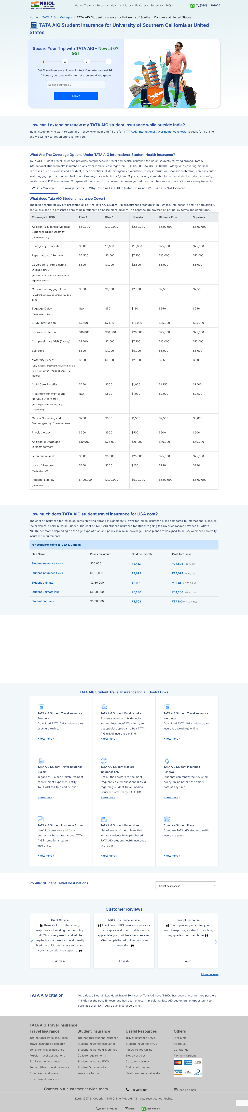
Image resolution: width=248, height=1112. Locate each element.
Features (140, 5)
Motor (127, 5)
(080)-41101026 (106, 1109)
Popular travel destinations (47, 1055)
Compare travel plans (44, 1073)
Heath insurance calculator (143, 1073)
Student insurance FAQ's (93, 1061)
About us (180, 1043)
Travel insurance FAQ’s (140, 1037)
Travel (88, 5)
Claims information (138, 1067)
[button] (35, 941)
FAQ (168, 5)
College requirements (92, 1055)
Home (78, 5)
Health (115, 5)
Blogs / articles (136, 1055)
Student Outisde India (92, 1067)
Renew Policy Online (139, 1049)
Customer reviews (137, 1061)
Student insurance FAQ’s (141, 1043)
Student (101, 5)
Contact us (181, 1049)
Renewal (156, 5)
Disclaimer (181, 1037)
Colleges (66, 17)
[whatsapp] (192, 5)
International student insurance (98, 1037)
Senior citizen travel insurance (49, 1067)
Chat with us (153, 1108)
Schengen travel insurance (47, 1049)
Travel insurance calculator (47, 1043)
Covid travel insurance (44, 1079)
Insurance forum (88, 1073)
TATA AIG (49, 17)
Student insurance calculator (96, 1043)
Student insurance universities (97, 1049)
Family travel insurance (45, 1061)
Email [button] (129, 1109)
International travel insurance (49, 1037)
